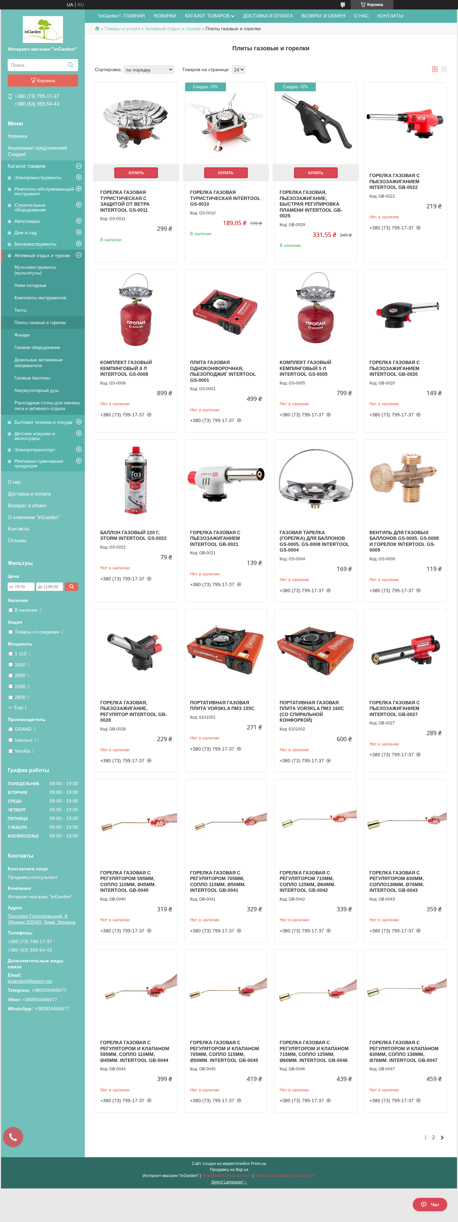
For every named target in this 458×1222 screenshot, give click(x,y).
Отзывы (17, 540)
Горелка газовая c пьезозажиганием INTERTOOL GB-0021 (215, 538)
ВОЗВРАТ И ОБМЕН (323, 15)
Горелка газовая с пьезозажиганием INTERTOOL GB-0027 (394, 708)
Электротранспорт (34, 449)
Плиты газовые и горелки (40, 322)
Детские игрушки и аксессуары (34, 436)
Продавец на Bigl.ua (229, 1169)
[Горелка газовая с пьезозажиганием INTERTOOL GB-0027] (405, 650)
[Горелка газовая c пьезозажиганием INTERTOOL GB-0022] (405, 123)
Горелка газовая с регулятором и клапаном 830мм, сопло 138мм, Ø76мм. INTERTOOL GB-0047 (404, 1051)
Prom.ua (258, 1163)
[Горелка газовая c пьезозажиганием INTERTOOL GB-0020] (405, 310)
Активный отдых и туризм (42, 255)
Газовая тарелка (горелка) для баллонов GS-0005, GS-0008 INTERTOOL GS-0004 (314, 541)
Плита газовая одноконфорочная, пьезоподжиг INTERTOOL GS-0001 (223, 371)
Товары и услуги (122, 28)
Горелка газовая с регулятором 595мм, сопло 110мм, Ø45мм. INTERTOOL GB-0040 (128, 881)
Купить (136, 173)
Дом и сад (25, 232)
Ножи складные (30, 285)
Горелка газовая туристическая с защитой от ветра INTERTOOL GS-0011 (125, 201)
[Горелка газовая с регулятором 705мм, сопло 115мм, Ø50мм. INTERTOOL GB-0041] (226, 820)
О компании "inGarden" (34, 517)
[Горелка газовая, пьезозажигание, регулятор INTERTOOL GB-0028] (136, 650)
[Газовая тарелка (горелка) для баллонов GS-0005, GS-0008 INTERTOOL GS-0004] (315, 480)
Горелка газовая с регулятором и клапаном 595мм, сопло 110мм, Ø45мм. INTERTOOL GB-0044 (134, 1051)
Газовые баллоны (32, 377)
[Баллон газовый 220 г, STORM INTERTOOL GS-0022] (136, 480)
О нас (14, 482)
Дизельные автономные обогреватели (38, 362)
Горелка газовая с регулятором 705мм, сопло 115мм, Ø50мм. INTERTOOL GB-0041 (218, 881)
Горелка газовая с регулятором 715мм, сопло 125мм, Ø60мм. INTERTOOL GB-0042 (308, 881)
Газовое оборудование (37, 347)
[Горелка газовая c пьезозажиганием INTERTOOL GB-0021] (226, 480)
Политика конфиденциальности (285, 1175)
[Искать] (70, 65)
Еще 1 (20, 707)
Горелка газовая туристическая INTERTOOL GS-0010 (225, 198)
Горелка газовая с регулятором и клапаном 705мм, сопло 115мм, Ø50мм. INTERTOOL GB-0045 (224, 1051)
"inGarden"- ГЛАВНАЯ (121, 15)
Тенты (20, 310)
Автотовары (27, 221)
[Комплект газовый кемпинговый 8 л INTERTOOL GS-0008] (136, 310)
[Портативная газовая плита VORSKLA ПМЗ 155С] (226, 650)
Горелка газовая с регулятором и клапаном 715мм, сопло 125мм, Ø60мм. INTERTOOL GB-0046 (314, 1051)
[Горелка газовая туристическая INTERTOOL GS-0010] (226, 123)
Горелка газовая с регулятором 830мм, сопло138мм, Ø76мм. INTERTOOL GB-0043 (396, 881)
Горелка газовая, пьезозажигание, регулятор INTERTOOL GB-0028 (133, 711)
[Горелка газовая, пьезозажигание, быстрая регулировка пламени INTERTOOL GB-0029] (315, 123)
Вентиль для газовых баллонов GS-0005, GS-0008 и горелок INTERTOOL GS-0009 (404, 541)
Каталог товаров (27, 166)
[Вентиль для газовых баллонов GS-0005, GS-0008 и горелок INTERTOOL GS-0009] (405, 480)
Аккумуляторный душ (36, 390)
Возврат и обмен (27, 505)
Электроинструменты (37, 177)
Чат (435, 1204)
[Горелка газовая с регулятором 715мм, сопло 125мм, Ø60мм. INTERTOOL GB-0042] (315, 820)
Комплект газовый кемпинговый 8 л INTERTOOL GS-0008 (126, 368)
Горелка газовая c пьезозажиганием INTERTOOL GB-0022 (394, 181)
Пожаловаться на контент (226, 1175)
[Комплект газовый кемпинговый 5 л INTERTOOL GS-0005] (315, 310)
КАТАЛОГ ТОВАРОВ (207, 15)
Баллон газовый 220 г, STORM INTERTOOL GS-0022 (133, 535)
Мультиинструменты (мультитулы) (35, 270)
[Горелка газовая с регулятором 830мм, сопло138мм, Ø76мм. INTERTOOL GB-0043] (405, 820)
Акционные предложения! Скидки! (37, 151)
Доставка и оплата (29, 494)
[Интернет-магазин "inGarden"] (43, 29)
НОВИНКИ (165, 15)
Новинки (17, 136)
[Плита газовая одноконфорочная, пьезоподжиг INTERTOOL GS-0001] (226, 310)
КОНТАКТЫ (390, 15)
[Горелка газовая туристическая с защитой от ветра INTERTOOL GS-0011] (136, 123)
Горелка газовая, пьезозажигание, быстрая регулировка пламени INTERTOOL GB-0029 (311, 204)
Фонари (22, 335)
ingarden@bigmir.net (30, 981)
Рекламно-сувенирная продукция (38, 463)
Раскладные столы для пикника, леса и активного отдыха (47, 405)
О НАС (361, 15)
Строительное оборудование (30, 207)
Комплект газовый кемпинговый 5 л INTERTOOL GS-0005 (305, 368)
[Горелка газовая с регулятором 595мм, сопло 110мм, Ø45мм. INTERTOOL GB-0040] (136, 820)
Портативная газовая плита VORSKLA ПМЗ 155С (222, 705)
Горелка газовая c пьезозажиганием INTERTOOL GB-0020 (394, 368)
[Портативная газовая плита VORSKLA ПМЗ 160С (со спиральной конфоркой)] (315, 650)
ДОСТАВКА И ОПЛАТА (268, 15)
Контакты (19, 528)
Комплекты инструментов (40, 297)
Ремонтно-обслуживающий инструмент (44, 191)
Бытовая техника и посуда (43, 422)
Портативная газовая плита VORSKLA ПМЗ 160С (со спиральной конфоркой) (312, 711)
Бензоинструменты (35, 244)
